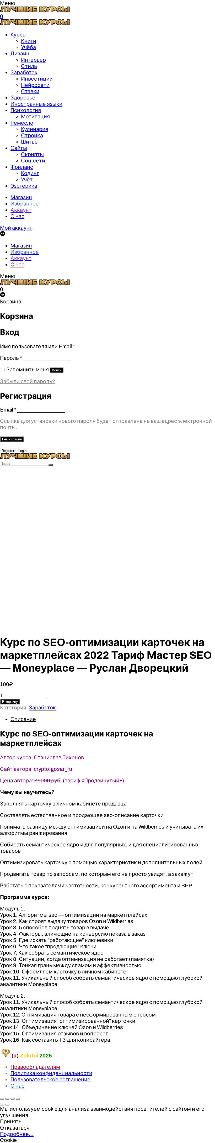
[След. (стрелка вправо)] (7, 1104)
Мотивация (35, 116)
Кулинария (34, 129)
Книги (28, 41)
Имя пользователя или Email (37, 346)
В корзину (10, 702)
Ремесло (21, 123)
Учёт (27, 179)
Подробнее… (17, 1134)
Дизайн (19, 53)
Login (22, 451)
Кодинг (30, 173)
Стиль (29, 66)
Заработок (23, 72)
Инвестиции (37, 79)
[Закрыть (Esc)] (2, 1099)
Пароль (11, 358)
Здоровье (22, 98)
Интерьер (33, 60)
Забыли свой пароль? (27, 381)
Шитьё (29, 142)
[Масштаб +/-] (18, 1099)
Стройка (32, 135)
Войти (56, 370)
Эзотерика (23, 186)
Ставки (30, 91)
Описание (23, 719)
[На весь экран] (12, 1099)
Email (8, 410)
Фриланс (21, 167)
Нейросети (35, 85)
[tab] (112, 719)
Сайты (18, 148)
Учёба (28, 47)
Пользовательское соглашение (50, 1079)
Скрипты (32, 154)
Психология (25, 110)
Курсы (18, 35)
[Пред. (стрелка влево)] (2, 1104)
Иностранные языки (36, 104)
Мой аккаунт (16, 228)
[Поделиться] (7, 1099)
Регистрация (12, 439)
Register (8, 451)
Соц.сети (33, 161)
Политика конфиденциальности (51, 1073)
